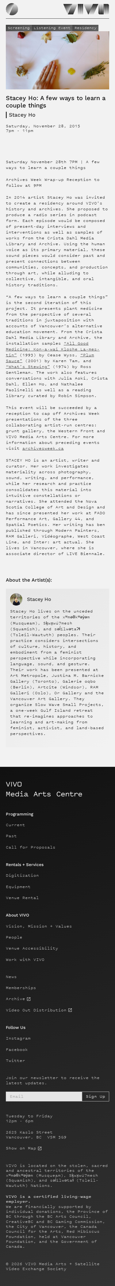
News (11, 976)
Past (11, 836)
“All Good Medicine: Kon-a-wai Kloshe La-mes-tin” (53, 349)
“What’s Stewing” (28, 366)
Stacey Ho (22, 115)
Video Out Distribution (36, 1010)
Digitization (22, 875)
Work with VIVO (25, 959)
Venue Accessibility (32, 948)
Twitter (15, 1060)
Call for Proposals (31, 847)
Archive (15, 998)
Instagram (18, 1038)
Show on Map (21, 1148)
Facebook (17, 1049)
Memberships (21, 987)
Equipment (18, 886)
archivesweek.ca (43, 448)
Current (15, 825)
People (14, 937)
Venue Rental (22, 897)
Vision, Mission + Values (39, 926)
